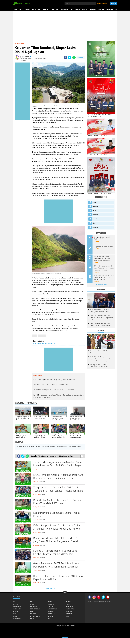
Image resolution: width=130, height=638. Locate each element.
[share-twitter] (69, 57)
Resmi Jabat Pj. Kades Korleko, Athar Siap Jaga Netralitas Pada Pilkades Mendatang (102, 258)
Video (67, 616)
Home (15, 9)
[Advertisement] (65, 26)
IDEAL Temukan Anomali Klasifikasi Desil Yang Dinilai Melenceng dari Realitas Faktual (58, 476)
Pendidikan (109, 9)
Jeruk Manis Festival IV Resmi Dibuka (100, 352)
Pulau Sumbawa (35, 616)
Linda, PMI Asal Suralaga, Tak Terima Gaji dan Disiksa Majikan (100, 325)
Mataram (15, 611)
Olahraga (69, 611)
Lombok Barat (64, 9)
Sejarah (95, 219)
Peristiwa (55, 9)
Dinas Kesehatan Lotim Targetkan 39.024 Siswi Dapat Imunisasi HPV (58, 578)
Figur (94, 223)
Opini (14, 614)
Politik (84, 9)
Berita (28, 9)
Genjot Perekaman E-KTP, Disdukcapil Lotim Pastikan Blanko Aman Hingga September (56, 565)
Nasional (51, 611)
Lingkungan (92, 9)
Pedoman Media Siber (99, 601)
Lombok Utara (70, 609)
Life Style (51, 606)
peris (32, 619)
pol (49, 619)
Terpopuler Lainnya (101, 285)
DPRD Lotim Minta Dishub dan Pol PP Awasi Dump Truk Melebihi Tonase (57, 502)
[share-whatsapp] (74, 57)
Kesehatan (33, 606)
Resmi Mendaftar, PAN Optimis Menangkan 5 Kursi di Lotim (100, 311)
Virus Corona (17, 619)
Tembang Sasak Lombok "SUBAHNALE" (102, 238)
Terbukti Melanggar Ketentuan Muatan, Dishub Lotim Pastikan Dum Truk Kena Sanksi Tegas (58, 464)
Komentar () (80, 57)
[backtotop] (65, 593)
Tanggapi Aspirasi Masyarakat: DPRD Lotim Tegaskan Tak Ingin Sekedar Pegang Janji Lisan (58, 489)
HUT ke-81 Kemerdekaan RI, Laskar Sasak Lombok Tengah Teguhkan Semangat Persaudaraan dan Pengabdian (55, 554)
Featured (95, 214)
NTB (72, 9)
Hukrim (77, 9)
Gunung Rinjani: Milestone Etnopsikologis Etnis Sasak (99, 366)
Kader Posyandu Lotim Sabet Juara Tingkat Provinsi (56, 514)
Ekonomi (101, 9)
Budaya (117, 9)
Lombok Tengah (35, 609)
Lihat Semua (49, 588)
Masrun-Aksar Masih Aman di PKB (45, 343)
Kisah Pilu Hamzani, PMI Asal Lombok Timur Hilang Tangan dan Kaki (101, 318)
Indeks (21, 9)
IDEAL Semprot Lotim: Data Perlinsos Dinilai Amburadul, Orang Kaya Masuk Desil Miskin (56, 527)
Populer (113, 3)
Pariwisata (46, 9)
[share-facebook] (65, 57)
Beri (14, 601)
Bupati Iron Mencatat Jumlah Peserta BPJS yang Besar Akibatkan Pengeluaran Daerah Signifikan (56, 541)
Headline (95, 227)
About (90, 601)
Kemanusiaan (17, 606)
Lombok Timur (36, 9)
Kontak (109, 601)
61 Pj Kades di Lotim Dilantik (103, 247)
